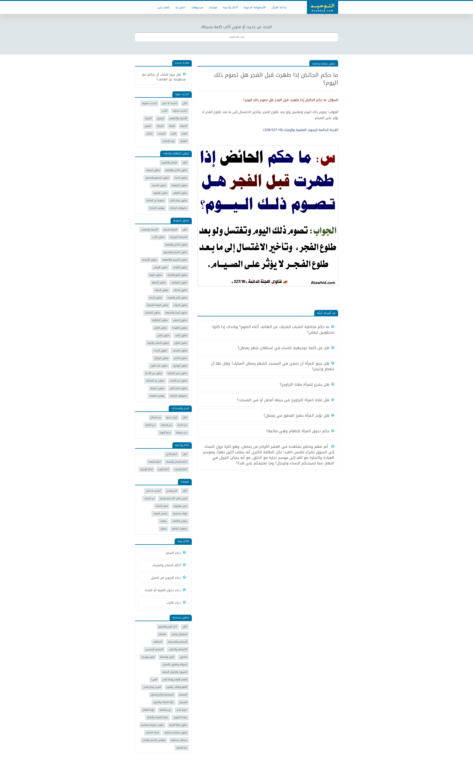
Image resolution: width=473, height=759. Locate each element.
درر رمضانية (165, 709)
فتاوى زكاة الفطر (178, 725)
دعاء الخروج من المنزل (166, 578)
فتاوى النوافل (180, 193)
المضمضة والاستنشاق (162, 694)
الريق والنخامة (167, 657)
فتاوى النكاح (180, 358)
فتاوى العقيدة (179, 327)
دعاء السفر (173, 553)
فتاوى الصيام (180, 320)
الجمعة (183, 126)
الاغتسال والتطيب (178, 649)
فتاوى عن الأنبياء (178, 380)
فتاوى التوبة (155, 275)
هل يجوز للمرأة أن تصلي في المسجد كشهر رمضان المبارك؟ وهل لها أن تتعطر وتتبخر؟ (272, 366)
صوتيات (213, 7)
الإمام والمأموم (169, 162)
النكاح (149, 133)
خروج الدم (182, 709)
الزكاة (172, 126)
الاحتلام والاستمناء (177, 641)
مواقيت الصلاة (156, 208)
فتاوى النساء (160, 350)
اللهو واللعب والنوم (176, 687)
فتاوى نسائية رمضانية (323, 63)
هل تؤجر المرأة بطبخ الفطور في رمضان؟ (296, 415)
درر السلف (149, 498)
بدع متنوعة (181, 432)
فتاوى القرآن (180, 343)
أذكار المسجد (180, 469)
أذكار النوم (163, 469)
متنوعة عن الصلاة (155, 200)
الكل (185, 103)
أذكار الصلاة (154, 461)
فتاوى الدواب (180, 305)
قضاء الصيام (152, 732)
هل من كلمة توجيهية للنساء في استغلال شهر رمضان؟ (283, 347)
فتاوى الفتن (163, 335)
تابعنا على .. (163, 7)
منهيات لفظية (179, 528)
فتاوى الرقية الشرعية (157, 305)
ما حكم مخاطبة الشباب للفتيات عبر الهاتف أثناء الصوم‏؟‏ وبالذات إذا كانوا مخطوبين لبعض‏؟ (273, 329)
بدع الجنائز (156, 417)
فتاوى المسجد (159, 185)
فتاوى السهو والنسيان (157, 177)
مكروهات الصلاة (178, 208)
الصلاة (160, 126)
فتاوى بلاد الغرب (158, 365)
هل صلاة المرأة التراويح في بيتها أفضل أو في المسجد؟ (283, 399)
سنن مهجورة (180, 506)
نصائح (163, 528)
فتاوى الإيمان (160, 267)
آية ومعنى (171, 490)
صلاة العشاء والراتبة (157, 717)
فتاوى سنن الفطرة (177, 373)
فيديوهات (197, 7)
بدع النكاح (150, 425)
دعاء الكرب (173, 603)
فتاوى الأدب (158, 237)
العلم (184, 133)
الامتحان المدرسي (154, 649)
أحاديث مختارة (180, 110)
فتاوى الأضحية (149, 259)
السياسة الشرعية (178, 237)
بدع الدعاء (182, 425)
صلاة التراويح (180, 717)
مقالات (163, 521)
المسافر (183, 694)
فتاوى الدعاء (180, 177)
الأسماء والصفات (149, 229)
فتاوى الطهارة (179, 185)
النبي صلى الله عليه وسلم (173, 498)
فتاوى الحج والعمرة (177, 297)
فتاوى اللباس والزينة (158, 343)
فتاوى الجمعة (153, 170)
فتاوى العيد (181, 335)
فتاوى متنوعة (157, 388)
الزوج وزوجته (148, 657)
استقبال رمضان (179, 634)
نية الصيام (181, 747)
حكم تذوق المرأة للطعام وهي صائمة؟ (297, 430)
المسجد (161, 133)
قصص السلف (160, 513)
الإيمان (160, 118)
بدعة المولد (165, 432)
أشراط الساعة (170, 229)
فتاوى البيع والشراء (177, 275)
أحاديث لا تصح (169, 103)
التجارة (148, 118)
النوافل (183, 141)
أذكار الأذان (171, 454)
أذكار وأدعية (230, 7)
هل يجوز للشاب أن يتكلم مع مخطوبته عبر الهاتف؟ (164, 77)
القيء (154, 679)
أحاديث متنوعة (149, 103)
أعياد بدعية (171, 417)
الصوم (148, 126)
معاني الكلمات (179, 521)
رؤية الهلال (148, 709)
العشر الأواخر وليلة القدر (175, 679)
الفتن (173, 133)
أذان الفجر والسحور (168, 626)
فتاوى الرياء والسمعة (176, 312)
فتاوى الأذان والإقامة (176, 170)
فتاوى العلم (160, 327)
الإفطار (162, 634)
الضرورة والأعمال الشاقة (174, 672)
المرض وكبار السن (152, 687)
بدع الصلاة (166, 425)
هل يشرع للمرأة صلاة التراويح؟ (304, 384)
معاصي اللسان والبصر (154, 740)
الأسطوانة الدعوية (255, 7)
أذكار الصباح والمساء (176, 461)
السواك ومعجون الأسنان (174, 664)
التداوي (183, 657)
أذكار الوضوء (146, 469)
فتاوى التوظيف (179, 282)
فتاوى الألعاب (180, 267)
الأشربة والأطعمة (178, 118)
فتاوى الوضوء (160, 193)
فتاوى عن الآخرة (153, 373)
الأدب (164, 110)
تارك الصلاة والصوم (163, 702)
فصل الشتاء (162, 506)
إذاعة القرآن (278, 7)
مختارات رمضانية (179, 740)
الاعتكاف (157, 641)
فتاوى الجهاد (161, 290)
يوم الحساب (168, 141)
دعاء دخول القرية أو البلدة (163, 590)
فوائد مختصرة (180, 513)
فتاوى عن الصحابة (155, 380)
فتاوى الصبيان (152, 312)
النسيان (183, 702)
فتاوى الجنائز (180, 290)
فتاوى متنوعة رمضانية (152, 725)
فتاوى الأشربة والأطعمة (174, 259)
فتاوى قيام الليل (178, 200)
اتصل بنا (181, 7)
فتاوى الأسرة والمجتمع (175, 252)
